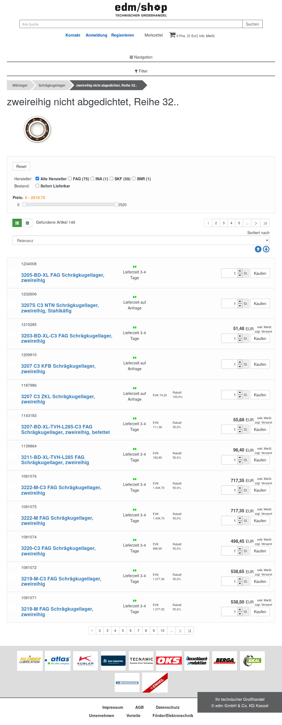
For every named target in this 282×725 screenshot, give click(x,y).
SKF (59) (123, 178)
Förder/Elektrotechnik (173, 715)
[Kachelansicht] (27, 223)
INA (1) (102, 178)
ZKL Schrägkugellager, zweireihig (58, 399)
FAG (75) (81, 178)
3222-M (29, 517)
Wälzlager (20, 85)
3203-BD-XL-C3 (39, 335)
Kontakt (73, 35)
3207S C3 (32, 304)
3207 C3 (30, 365)
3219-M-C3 (33, 578)
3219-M (29, 608)
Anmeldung (96, 35)
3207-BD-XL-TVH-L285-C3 (51, 426)
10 (162, 630)
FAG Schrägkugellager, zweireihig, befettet (65, 429)
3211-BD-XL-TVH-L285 (47, 456)
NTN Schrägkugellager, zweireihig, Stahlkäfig (60, 307)
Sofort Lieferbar (55, 186)
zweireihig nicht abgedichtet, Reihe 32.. (106, 85)
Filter (143, 71)
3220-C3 (30, 547)
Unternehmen (101, 715)
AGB (139, 707)
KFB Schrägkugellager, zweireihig (58, 368)
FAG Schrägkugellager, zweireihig (62, 277)
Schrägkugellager (52, 85)
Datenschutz (168, 707)
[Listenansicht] (17, 223)
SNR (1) (144, 178)
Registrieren (122, 35)
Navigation (143, 57)
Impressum (112, 707)
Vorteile (133, 715)
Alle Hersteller (53, 178)
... (247, 222)
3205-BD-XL (35, 274)
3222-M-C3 (33, 487)
